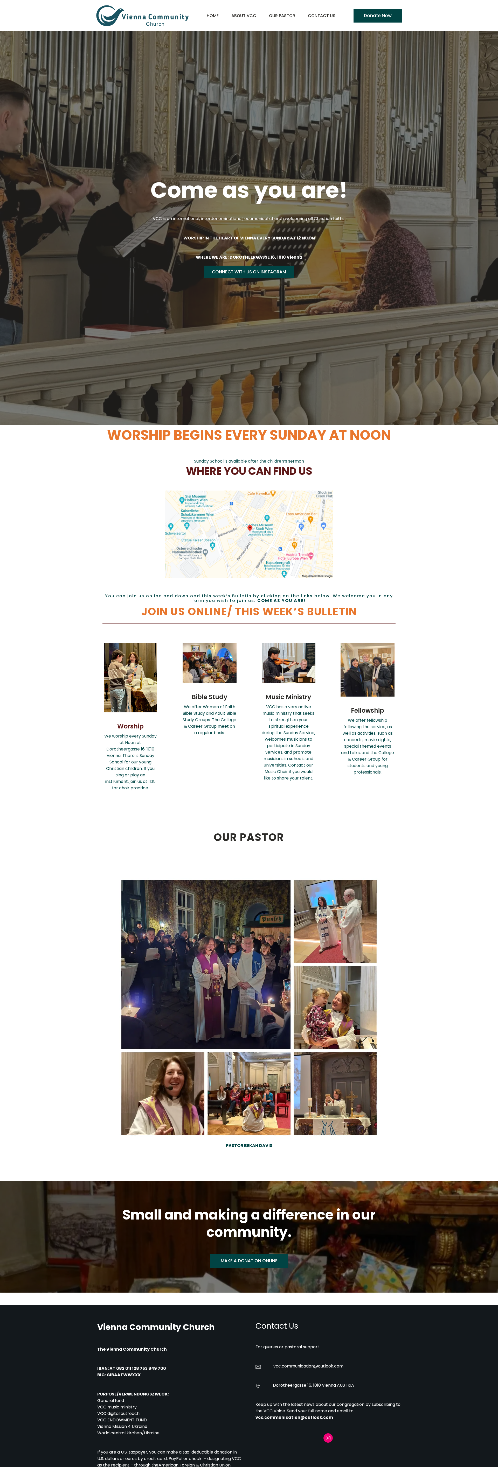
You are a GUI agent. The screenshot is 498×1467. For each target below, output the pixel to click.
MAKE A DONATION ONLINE (249, 1261)
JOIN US (163, 611)
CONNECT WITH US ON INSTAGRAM (249, 272)
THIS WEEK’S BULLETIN (296, 611)
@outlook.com (328, 1366)
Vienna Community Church (156, 1327)
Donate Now (378, 15)
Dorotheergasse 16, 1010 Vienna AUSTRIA (313, 1385)
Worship (130, 726)
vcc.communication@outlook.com (294, 1417)
